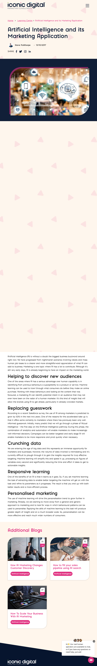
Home (10, 20)
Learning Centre (24, 20)
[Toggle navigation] (87, 5)
